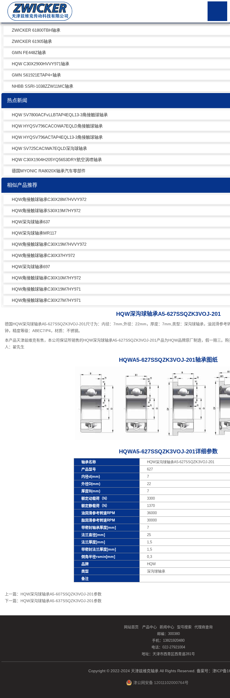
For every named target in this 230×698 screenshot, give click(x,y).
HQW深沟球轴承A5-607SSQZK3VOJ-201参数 (61, 594)
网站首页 (131, 627)
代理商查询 (203, 627)
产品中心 (149, 627)
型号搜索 (184, 627)
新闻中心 (167, 627)
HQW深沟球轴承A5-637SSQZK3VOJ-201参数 (61, 601)
